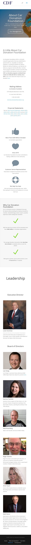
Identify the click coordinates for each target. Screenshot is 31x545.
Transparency (18, 542)
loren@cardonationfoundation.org (15, 100)
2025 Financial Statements (14, 110)
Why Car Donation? (14, 541)
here (9, 78)
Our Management (15, 31)
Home (5, 541)
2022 (5, 112)
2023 (26, 110)
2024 (22, 110)
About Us (10, 542)
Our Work (22, 541)
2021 (8, 112)
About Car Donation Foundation (15, 18)
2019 (15, 112)
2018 (19, 112)
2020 (12, 112)
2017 (19, 115)
